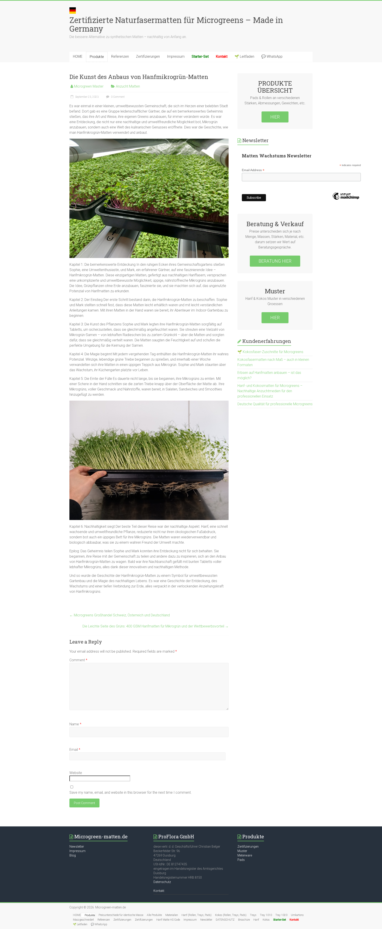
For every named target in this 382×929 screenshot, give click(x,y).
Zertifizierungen (148, 56)
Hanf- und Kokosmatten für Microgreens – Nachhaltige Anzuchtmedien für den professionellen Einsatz (269, 391)
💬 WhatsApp (272, 56)
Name (75, 724)
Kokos (266, 919)
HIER (275, 117)
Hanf (256, 919)
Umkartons (297, 915)
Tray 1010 (266, 915)
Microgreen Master (88, 86)
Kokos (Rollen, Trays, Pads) (230, 915)
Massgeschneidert (83, 919)
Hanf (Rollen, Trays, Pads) (196, 915)
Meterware (244, 855)
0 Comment (117, 96)
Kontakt (158, 891)
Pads (241, 860)
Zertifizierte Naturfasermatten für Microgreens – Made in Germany (176, 24)
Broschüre (244, 919)
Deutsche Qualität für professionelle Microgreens (275, 404)
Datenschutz (162, 882)
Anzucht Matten (128, 86)
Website (75, 773)
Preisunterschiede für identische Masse (121, 915)
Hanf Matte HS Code (168, 919)
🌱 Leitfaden (244, 56)
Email (74, 749)
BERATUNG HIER (275, 261)
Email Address (253, 170)
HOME (77, 56)
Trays (253, 915)
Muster (242, 851)
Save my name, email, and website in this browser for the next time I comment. (130, 792)
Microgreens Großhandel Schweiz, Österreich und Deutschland (119, 615)
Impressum (176, 56)
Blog (72, 855)
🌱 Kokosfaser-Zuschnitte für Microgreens (270, 352)
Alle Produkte (154, 915)
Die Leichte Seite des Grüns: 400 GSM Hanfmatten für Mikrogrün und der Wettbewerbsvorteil (155, 626)
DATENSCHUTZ (225, 919)
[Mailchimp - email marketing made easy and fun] (346, 203)
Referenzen (120, 56)
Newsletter (76, 846)
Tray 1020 (281, 915)
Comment (78, 660)
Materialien (171, 915)
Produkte (97, 57)
